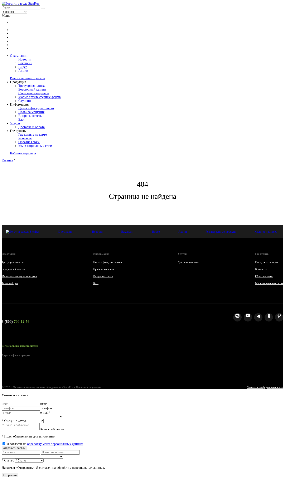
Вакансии (25, 63)
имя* (43, 404)
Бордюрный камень (32, 89)
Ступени (24, 100)
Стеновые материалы (33, 93)
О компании (19, 55)
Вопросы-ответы (30, 115)
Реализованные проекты (27, 78)
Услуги (15, 123)
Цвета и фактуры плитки (36, 108)
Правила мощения (31, 112)
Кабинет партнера (23, 153)
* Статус (8, 420)
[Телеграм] (258, 317)
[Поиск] (42, 8)
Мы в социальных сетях (35, 145)
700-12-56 (15, 321)
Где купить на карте (32, 134)
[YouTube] (248, 317)
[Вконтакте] (237, 317)
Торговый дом (10, 283)
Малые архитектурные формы (39, 97)
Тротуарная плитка (31, 85)
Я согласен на (45, 444)
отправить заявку (14, 448)
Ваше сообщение (52, 429)
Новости (24, 59)
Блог (21, 119)
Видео (22, 67)
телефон (46, 408)
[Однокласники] (269, 317)
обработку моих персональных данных (55, 444)
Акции (23, 70)
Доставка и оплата (31, 127)
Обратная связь (29, 142)
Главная (7, 160)
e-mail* (45, 412)
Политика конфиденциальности (265, 387)
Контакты (25, 138)
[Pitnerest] (279, 317)
